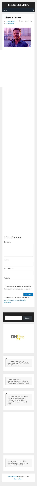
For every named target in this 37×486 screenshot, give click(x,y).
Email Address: (9, 269)
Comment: (7, 242)
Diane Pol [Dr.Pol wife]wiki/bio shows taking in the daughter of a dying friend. (18, 381)
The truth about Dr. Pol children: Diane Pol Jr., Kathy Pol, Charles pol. (18, 363)
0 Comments (10, 23)
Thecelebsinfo (18, 5)
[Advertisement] (18, 68)
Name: (6, 260)
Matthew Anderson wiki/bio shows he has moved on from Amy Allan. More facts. (18, 463)
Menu (5, 10)
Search (7, 315)
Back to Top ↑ (18, 479)
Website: (7, 278)
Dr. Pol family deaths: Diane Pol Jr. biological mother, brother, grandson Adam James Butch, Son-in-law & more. (18, 400)
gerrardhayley (12, 21)
